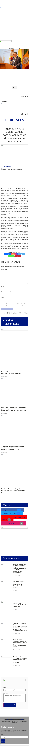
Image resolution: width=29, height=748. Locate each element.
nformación (6, 693)
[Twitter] (21, 254)
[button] (14, 87)
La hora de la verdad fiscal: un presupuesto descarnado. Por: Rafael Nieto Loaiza (12, 372)
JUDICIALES (14, 120)
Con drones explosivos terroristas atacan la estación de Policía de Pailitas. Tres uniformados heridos (20, 584)
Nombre (3, 286)
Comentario (4, 269)
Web (2, 297)
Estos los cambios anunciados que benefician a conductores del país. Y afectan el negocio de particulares (13, 490)
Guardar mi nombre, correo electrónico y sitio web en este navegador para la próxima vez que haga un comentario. (14, 305)
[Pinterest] (18, 256)
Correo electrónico (6, 291)
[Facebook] (7, 254)
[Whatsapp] (11, 256)
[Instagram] (14, 254)
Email (4, 687)
